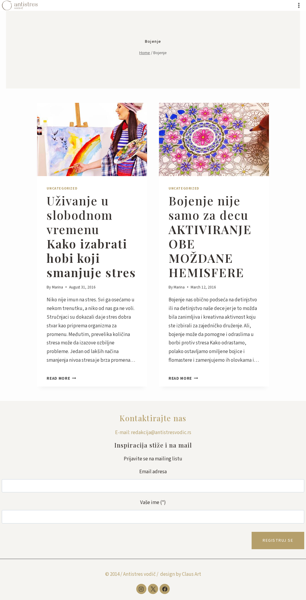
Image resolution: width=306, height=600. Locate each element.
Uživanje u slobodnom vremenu (91, 236)
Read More (61, 378)
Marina (57, 287)
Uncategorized (62, 188)
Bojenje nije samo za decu (210, 236)
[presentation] (92, 139)
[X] (153, 589)
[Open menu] (298, 5)
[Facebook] (165, 589)
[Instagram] (141, 589)
